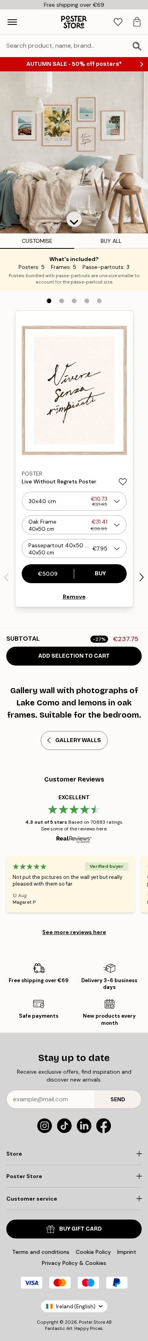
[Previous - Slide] (6, 577)
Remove (74, 596)
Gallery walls (78, 740)
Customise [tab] (37, 240)
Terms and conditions (40, 1251)
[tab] (118, 22)
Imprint (126, 1251)
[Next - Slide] (141, 577)
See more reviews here (74, 932)
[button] (74, 219)
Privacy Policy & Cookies (74, 1262)
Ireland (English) (76, 1306)
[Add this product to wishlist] (122, 482)
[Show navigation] (12, 22)
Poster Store (92, 1322)
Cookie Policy (93, 1251)
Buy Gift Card (80, 1228)
